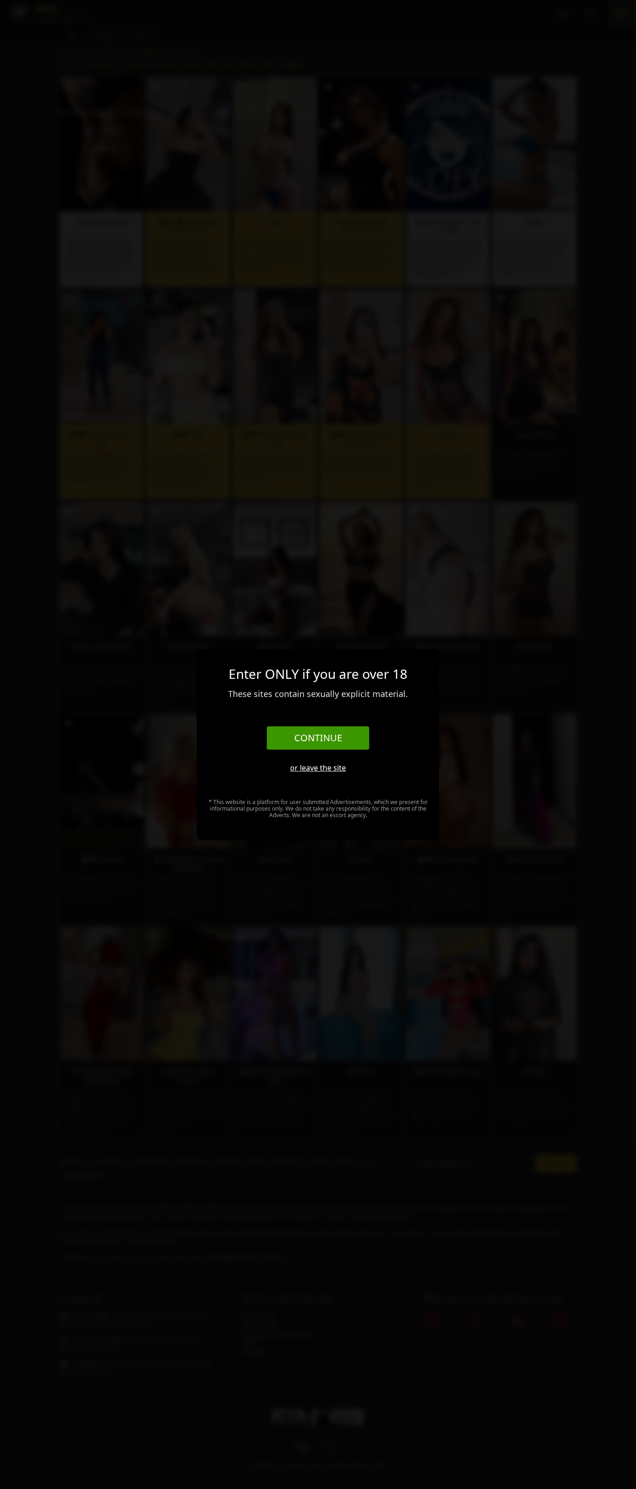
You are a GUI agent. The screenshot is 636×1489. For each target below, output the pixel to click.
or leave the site (318, 768)
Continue (318, 737)
